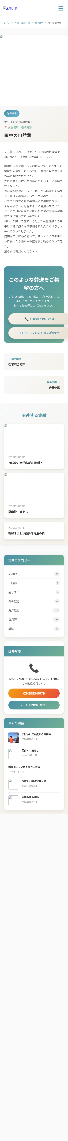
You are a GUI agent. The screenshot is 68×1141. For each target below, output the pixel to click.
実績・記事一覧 (22, 22)
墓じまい (33, 592)
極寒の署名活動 (30, 797)
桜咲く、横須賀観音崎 (34, 781)
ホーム (6, 22)
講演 (33, 628)
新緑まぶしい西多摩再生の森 (26, 533)
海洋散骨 (39, 22)
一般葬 (33, 583)
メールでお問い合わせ (34, 705)
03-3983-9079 (34, 693)
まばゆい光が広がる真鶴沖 (25, 462)
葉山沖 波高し (18, 511)
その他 (33, 574)
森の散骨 (33, 601)
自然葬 (33, 619)
